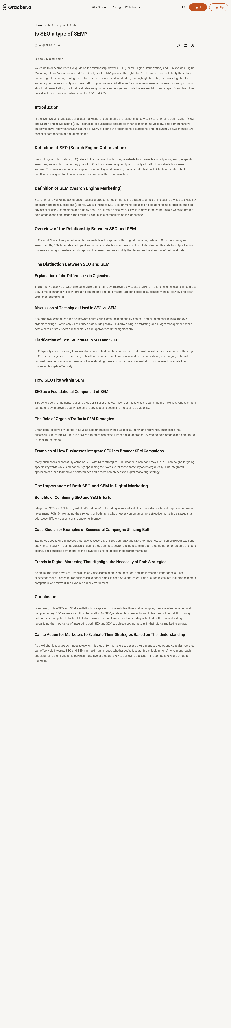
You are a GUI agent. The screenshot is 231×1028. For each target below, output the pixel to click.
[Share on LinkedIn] (185, 45)
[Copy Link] (178, 45)
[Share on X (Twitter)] (192, 45)
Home (38, 25)
